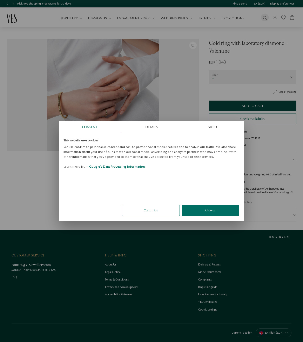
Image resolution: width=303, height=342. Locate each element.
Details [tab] (151, 127)
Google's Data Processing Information (117, 166)
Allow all (210, 210)
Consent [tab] (89, 127)
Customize (151, 210)
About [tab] (213, 127)
